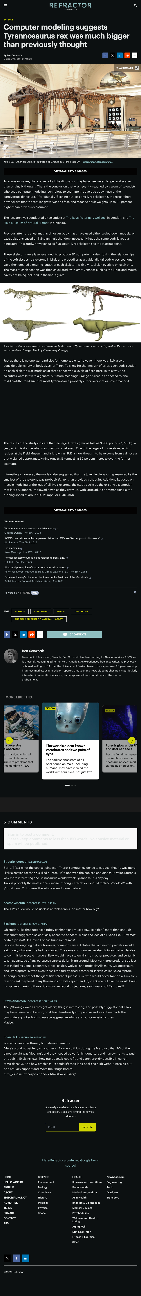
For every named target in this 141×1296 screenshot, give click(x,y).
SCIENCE (43, 1177)
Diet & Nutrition (81, 1231)
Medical (43, 1202)
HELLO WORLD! (13, 1182)
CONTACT (10, 1218)
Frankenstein (12, 547)
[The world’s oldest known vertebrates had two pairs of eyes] (70, 721)
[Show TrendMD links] (135, 592)
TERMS (8, 1208)
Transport (113, 1197)
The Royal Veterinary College (86, 217)
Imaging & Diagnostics (86, 1202)
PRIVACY (9, 1213)
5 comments (78, 634)
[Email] (134, 55)
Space (42, 1213)
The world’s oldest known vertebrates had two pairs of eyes (68, 750)
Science (8, 20)
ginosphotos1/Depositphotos (98, 161)
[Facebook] (105, 55)
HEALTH (77, 1177)
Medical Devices (82, 1208)
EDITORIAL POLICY (15, 1197)
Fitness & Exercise (83, 1237)
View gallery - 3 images (70, 171)
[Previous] (9, 740)
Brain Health (80, 1187)
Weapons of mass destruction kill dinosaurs (29, 528)
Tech (110, 1187)
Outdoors (112, 1192)
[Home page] (70, 6)
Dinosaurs (81, 611)
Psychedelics (80, 1213)
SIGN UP (9, 1187)
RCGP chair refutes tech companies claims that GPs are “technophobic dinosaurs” (52, 538)
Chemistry (44, 1192)
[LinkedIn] (120, 55)
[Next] (131, 740)
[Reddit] (127, 55)
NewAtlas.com (115, 1177)
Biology (50, 708)
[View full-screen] (137, 68)
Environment (46, 1182)
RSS (6, 1223)
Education (41, 611)
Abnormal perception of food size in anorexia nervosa (35, 567)
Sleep (75, 1242)
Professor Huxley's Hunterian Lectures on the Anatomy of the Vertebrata (46, 577)
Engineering (114, 1182)
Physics (43, 1208)
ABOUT (8, 1192)
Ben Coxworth (33, 651)
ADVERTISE (11, 1202)
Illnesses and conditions (87, 1182)
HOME (7, 1177)
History (42, 1197)
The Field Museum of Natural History (39, 619)
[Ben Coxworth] (11, 656)
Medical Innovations (84, 1192)
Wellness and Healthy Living (85, 1219)
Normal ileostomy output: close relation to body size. (34, 557)
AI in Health (79, 1197)
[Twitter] (112, 55)
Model (61, 611)
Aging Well (79, 1226)
